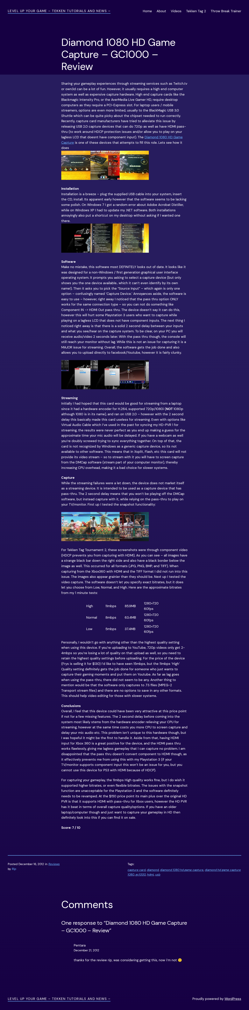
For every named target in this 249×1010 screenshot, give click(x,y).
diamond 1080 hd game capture (181, 870)
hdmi (150, 875)
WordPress (232, 999)
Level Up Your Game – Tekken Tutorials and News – (59, 11)
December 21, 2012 (86, 950)
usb (157, 875)
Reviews (54, 864)
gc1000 (141, 875)
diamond (153, 870)
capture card (137, 870)
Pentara (80, 945)
